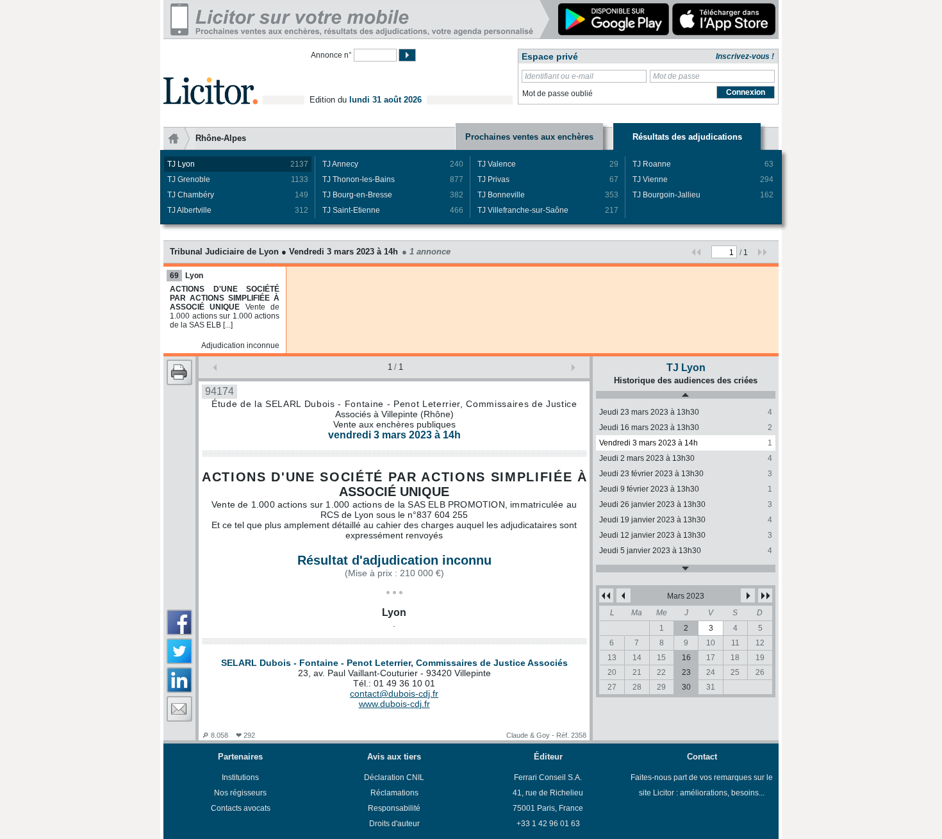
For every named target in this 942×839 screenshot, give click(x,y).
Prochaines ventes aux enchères (529, 137)
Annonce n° (331, 55)
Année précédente (606, 595)
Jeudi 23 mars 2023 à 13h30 (685, 412)
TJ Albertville (237, 210)
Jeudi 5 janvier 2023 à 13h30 (685, 550)
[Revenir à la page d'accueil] (210, 76)
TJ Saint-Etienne (392, 210)
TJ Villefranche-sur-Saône (547, 210)
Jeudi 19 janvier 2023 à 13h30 (685, 519)
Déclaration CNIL (394, 777)
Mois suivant (748, 595)
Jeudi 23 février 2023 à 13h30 (685, 473)
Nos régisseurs (240, 792)
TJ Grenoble (237, 179)
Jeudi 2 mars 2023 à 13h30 (685, 458)
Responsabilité (394, 808)
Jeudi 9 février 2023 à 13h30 (685, 489)
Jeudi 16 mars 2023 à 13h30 (685, 427)
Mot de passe (676, 76)
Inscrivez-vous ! (745, 56)
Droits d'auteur (394, 823)
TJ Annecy (392, 164)
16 (686, 657)
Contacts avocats (240, 808)
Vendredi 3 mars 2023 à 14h (685, 442)
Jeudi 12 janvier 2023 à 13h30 (685, 535)
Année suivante (765, 595)
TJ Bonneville (547, 194)
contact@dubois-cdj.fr (394, 693)
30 (686, 687)
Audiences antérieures (685, 395)
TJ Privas (547, 179)
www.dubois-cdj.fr (394, 704)
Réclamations (394, 792)
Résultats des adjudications (687, 137)
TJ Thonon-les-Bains (392, 179)
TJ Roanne (702, 164)
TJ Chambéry (237, 194)
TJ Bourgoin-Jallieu (702, 194)
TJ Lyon (237, 164)
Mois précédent (623, 595)
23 (686, 672)
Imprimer (179, 372)
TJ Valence (547, 164)
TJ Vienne (702, 179)
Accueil (179, 138)
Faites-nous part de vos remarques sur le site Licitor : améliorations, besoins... (702, 785)
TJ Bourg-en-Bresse (392, 194)
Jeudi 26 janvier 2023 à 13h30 (685, 504)
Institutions (240, 777)
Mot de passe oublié (557, 93)
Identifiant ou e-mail (559, 76)
